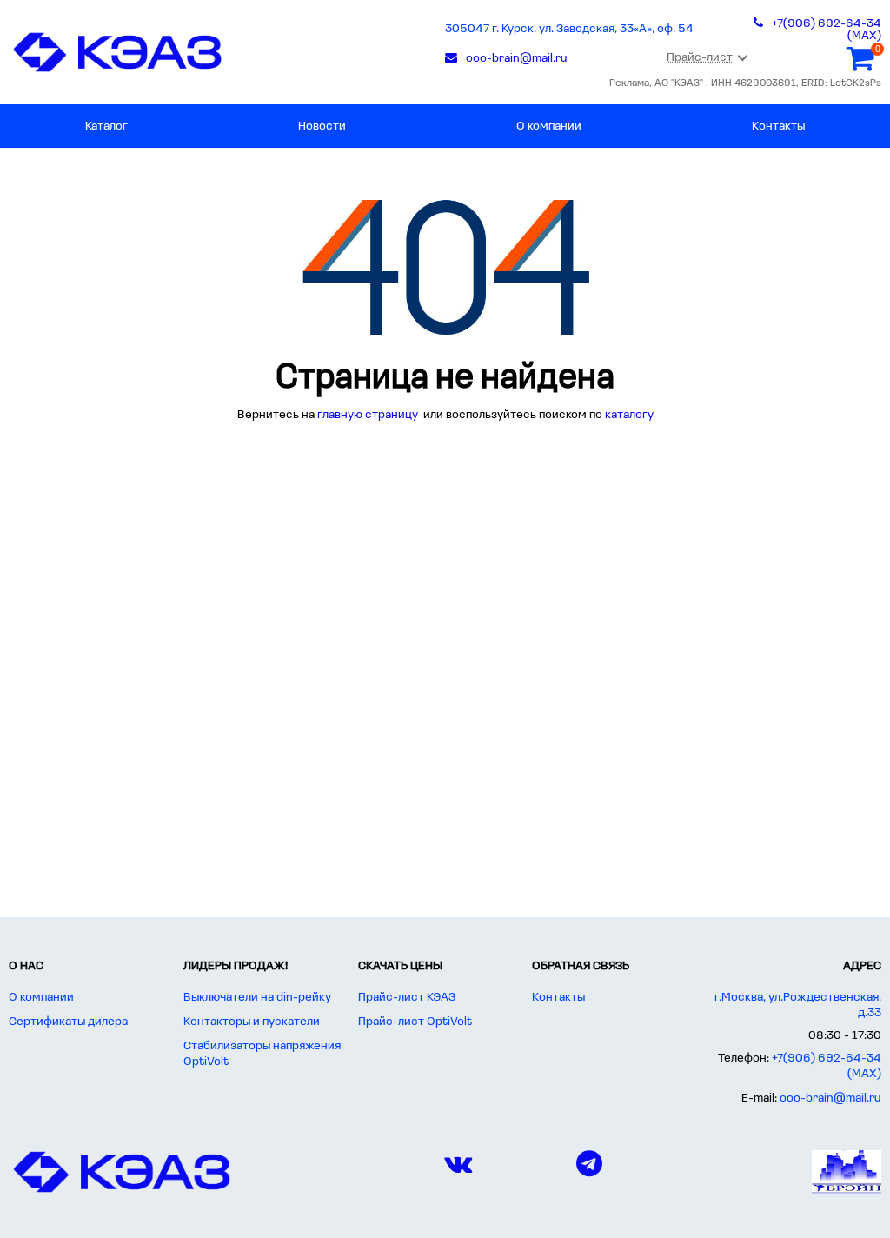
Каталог (106, 126)
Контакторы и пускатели (251, 1021)
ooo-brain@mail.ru (830, 1098)
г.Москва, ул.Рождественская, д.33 (797, 1005)
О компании (548, 126)
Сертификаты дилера (68, 1021)
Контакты (778, 126)
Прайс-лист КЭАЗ (406, 997)
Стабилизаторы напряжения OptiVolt (262, 1054)
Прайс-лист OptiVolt (415, 1021)
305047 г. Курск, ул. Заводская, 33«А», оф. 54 (569, 29)
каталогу (629, 415)
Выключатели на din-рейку (257, 997)
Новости (322, 126)
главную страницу (369, 415)
